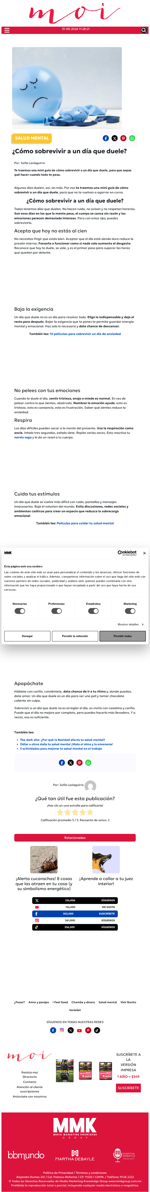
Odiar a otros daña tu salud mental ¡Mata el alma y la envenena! (66, 744)
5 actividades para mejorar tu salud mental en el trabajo (61, 748)
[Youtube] (79, 1030)
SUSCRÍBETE (128, 1088)
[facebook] (106, 138)
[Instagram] (62, 1030)
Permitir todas (123, 636)
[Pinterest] (88, 1030)
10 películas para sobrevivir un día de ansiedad (85, 334)
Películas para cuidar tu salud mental (85, 523)
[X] (115, 138)
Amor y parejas (39, 1002)
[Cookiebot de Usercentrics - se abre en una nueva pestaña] (120, 553)
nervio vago (23, 437)
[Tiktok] (97, 1030)
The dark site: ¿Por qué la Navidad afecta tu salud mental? (62, 740)
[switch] (56, 611)
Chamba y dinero (83, 1002)
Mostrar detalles (128, 624)
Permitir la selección (75, 636)
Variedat (75, 1010)
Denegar (27, 636)
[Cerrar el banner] (144, 553)
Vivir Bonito (128, 1002)
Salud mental (108, 1002)
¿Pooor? (19, 1002)
